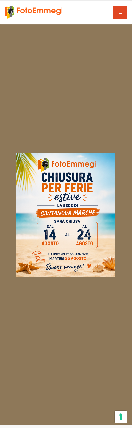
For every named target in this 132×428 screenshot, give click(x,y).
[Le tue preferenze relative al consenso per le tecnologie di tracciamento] (121, 417)
